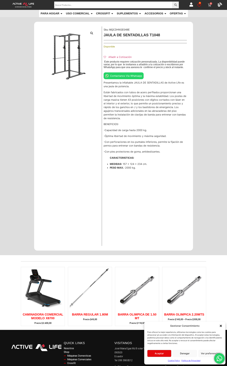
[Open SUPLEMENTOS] (140, 13)
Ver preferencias (210, 353)
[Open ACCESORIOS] (165, 13)
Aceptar (159, 353)
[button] (220, 325)
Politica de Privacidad (190, 360)
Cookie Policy (174, 360)
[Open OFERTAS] (185, 13)
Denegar (185, 353)
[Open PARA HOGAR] (61, 13)
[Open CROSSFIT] (112, 13)
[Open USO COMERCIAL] (91, 13)
